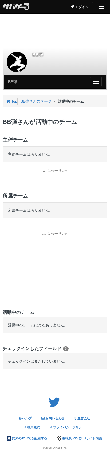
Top (13, 101)
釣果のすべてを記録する (29, 438)
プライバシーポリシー (68, 427)
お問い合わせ (55, 418)
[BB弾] (17, 62)
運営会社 (83, 418)
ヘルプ (26, 418)
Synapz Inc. (60, 447)
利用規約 (33, 427)
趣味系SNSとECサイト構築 (81, 438)
